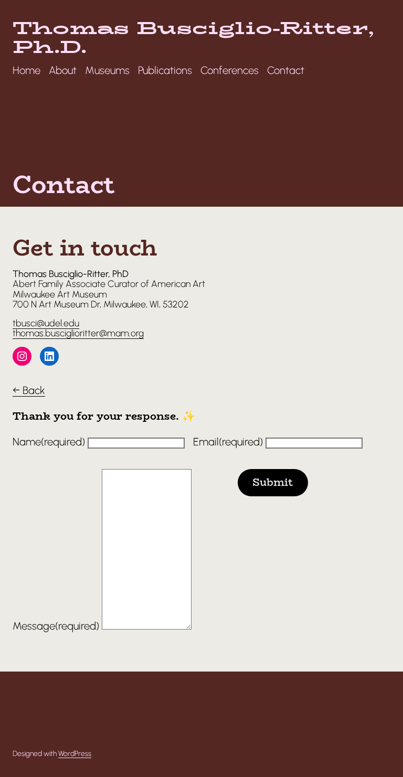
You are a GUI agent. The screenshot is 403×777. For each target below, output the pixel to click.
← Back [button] (29, 390)
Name (49, 441)
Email (228, 441)
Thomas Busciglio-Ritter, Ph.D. (193, 37)
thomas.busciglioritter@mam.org (78, 332)
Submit (272, 482)
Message (56, 626)
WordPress (74, 753)
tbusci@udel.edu (46, 322)
